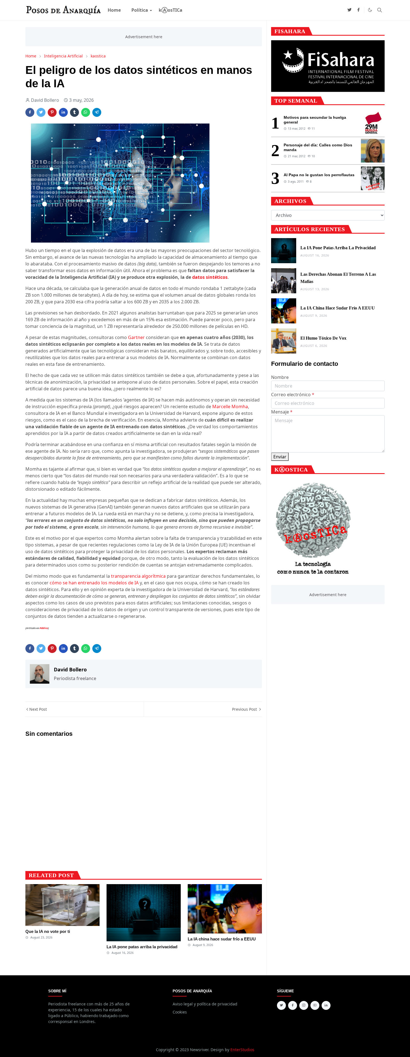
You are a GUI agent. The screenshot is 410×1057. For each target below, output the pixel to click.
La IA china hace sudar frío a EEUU (222, 939)
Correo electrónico (292, 394)
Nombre (280, 377)
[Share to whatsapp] (85, 112)
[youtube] (314, 1005)
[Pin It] (52, 112)
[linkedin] (326, 1005)
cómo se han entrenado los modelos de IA (94, 583)
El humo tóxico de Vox (323, 338)
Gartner (136, 337)
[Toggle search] (380, 10)
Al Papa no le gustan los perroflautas (319, 175)
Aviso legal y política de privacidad (205, 1004)
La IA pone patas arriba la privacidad (142, 946)
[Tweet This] (41, 112)
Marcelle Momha (230, 406)
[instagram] (303, 1005)
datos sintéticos (210, 277)
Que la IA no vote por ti (47, 931)
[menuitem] (114, 10)
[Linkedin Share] (63, 112)
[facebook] (358, 10)
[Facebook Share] (29, 112)
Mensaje (282, 412)
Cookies (180, 1012)
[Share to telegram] (96, 112)
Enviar (279, 457)
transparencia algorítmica (138, 576)
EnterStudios (242, 1049)
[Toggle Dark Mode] (370, 9)
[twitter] (349, 10)
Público (44, 628)
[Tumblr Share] (74, 112)
